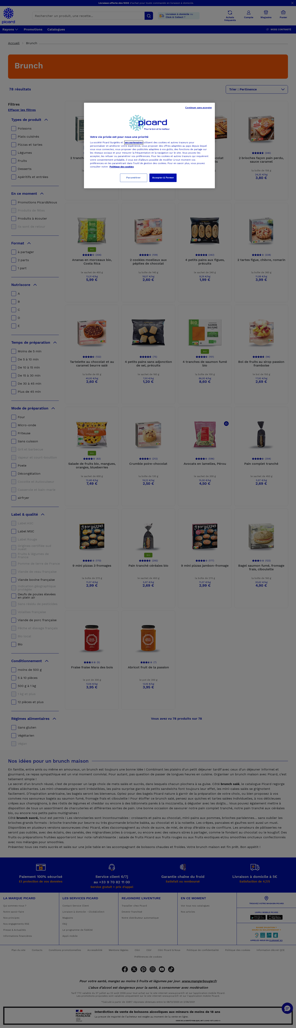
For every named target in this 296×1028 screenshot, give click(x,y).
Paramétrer (133, 177)
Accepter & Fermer (163, 177)
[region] (149, 145)
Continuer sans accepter (198, 107)
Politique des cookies (122, 166)
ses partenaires (134, 142)
